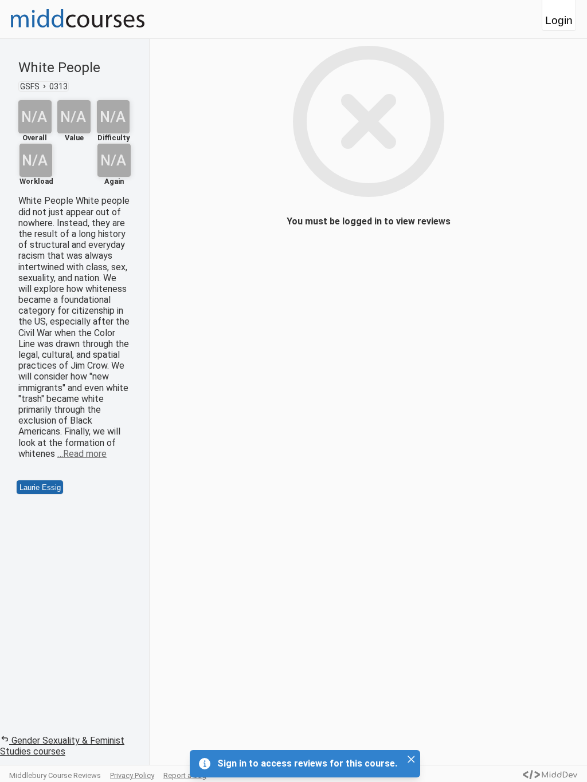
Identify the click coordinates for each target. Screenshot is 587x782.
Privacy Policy (132, 775)
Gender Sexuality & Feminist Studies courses (62, 746)
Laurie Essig (40, 487)
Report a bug (184, 775)
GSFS (30, 86)
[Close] (411, 759)
